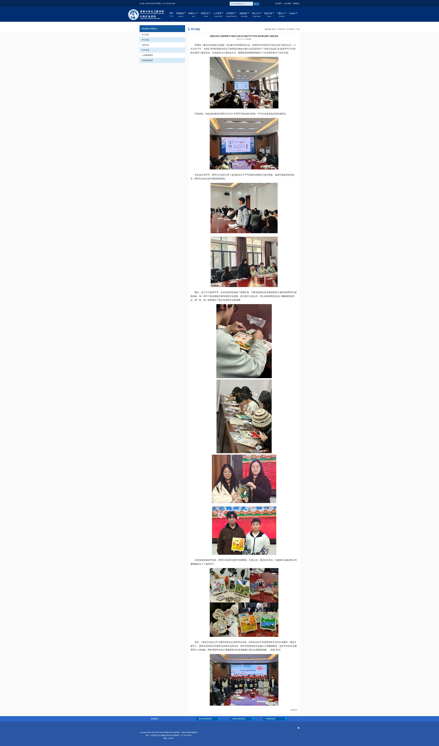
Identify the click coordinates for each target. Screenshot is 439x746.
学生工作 (281, 29)
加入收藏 (287, 3)
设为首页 (278, 3)
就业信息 (145, 45)
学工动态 (145, 40)
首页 (273, 29)
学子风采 (145, 50)
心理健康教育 (147, 55)
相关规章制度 (147, 60)
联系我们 (296, 3)
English (292, 13)
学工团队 (145, 35)
